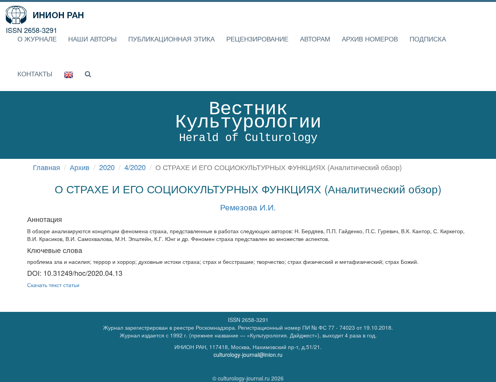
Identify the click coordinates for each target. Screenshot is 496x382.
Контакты (34, 73)
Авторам (315, 38)
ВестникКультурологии (248, 121)
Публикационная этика (171, 38)
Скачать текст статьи (53, 285)
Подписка (428, 38)
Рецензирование (257, 38)
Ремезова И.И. (248, 207)
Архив (80, 167)
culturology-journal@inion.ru (248, 354)
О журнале (37, 38)
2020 (107, 167)
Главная (46, 167)
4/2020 (135, 167)
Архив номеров (370, 38)
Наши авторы (92, 38)
